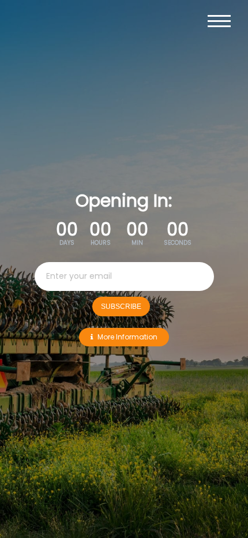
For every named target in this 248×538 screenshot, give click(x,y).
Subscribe (121, 306)
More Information (127, 337)
